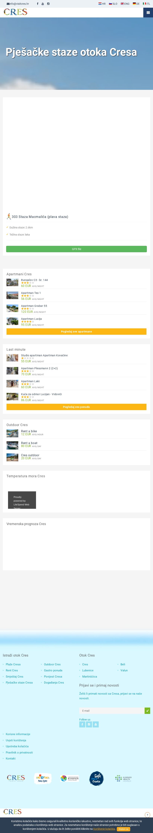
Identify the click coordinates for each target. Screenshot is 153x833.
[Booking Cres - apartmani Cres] (21, 12)
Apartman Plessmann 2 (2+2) (39, 368)
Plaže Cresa (13, 664)
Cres (85, 664)
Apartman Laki (30, 381)
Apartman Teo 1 (31, 292)
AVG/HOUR (32, 434)
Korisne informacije (18, 734)
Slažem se (123, 829)
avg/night (32, 286)
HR (104, 3)
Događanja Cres (54, 682)
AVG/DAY (31, 446)
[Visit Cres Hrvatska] (12, 811)
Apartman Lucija (31, 318)
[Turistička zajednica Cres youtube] (43, 3)
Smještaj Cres (14, 676)
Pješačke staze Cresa (19, 682)
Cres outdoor (30, 455)
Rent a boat (29, 443)
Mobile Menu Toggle (148, 12)
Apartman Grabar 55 (34, 305)
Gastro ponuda (53, 670)
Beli (123, 664)
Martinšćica (89, 676)
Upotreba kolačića (17, 746)
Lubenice (87, 670)
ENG (126, 3)
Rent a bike (29, 431)
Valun (124, 670)
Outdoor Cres (52, 664)
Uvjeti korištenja (16, 740)
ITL (148, 3)
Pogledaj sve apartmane (76, 331)
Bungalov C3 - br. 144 (34, 279)
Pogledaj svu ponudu (76, 406)
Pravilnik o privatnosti (19, 752)
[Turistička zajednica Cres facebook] (37, 3)
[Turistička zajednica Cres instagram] (48, 3)
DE (138, 3)
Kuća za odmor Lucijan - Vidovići (41, 394)
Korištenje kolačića (104, 828)
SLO (114, 3)
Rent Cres (12, 670)
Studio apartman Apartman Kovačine (44, 355)
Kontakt (10, 758)
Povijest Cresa (53, 676)
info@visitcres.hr (19, 3)
